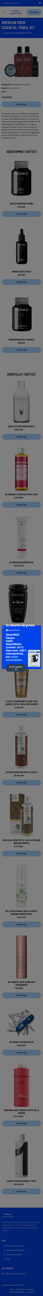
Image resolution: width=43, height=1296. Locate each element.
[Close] (3, 626)
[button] (16, 668)
